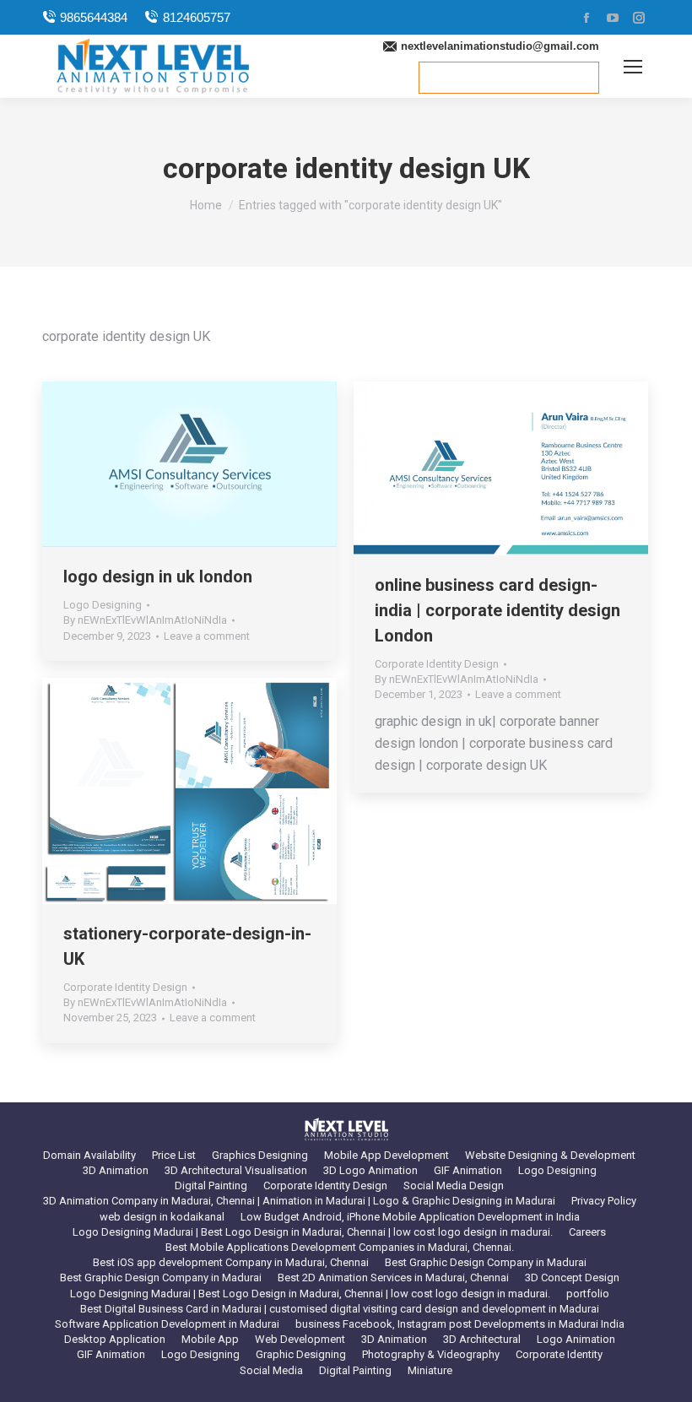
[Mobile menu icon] (633, 67)
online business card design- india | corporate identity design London (497, 610)
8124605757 (196, 17)
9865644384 (93, 17)
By (145, 620)
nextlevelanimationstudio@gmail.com (500, 46)
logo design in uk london (157, 576)
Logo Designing (102, 604)
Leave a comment (207, 636)
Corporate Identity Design (437, 664)
